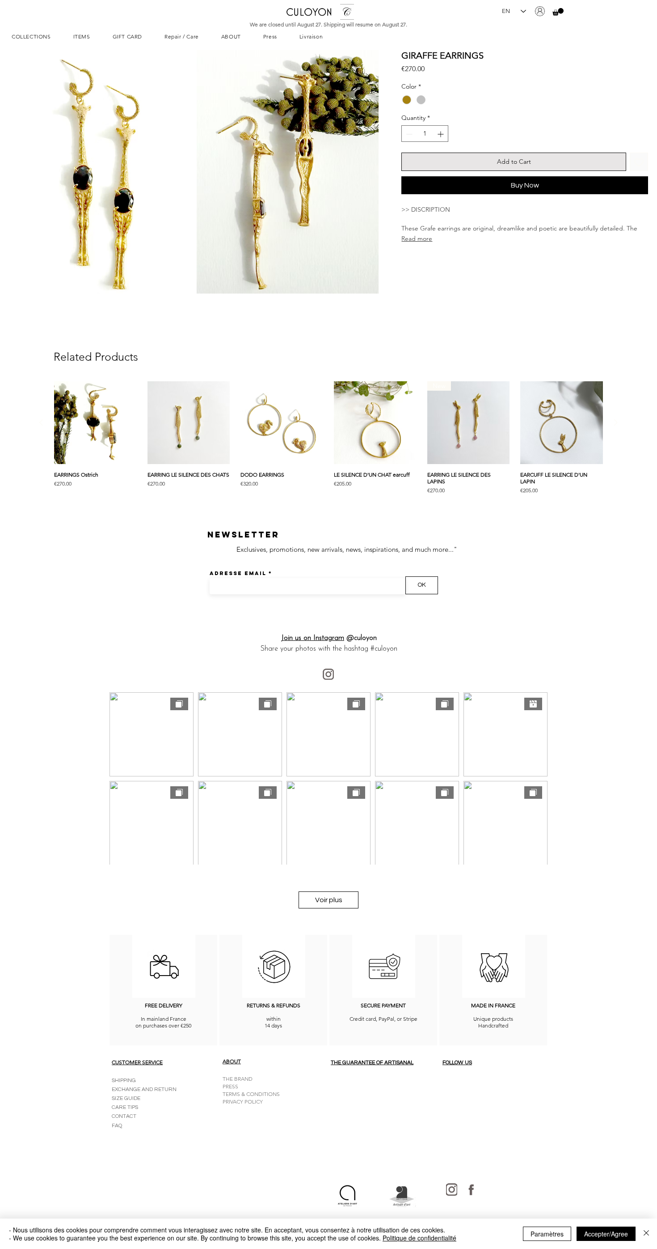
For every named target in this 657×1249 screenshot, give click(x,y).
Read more (416, 238)
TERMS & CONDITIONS (251, 1094)
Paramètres (547, 1233)
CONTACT (124, 1116)
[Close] (646, 1234)
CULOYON (309, 12)
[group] (328, 439)
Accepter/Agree (606, 1233)
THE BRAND (238, 1078)
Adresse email (238, 573)
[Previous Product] (41, 422)
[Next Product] (616, 422)
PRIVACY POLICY (243, 1101)
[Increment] (441, 134)
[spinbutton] (424, 134)
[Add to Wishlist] (639, 162)
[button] (558, 12)
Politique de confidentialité (419, 1237)
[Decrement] (408, 134)
